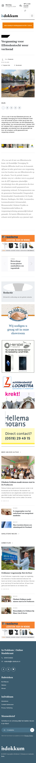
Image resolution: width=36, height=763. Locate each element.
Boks (2, 756)
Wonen (3, 688)
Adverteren (4, 701)
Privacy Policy (28, 735)
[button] (31, 263)
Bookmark (19, 65)
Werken (3, 685)
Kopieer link (6, 65)
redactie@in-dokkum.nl (12, 661)
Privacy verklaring (6, 708)
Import (4, 36)
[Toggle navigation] (32, 16)
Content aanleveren (7, 704)
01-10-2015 (6, 62)
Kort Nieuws (5, 682)
